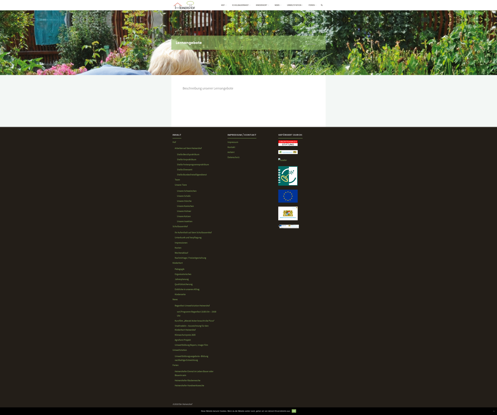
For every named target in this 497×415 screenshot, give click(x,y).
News (175, 299)
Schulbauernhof (180, 226)
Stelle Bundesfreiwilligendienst (192, 174)
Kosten (178, 247)
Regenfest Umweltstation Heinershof (192, 305)
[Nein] (493, 411)
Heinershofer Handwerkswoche (189, 385)
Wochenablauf (181, 252)
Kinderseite (180, 294)
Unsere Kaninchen (185, 206)
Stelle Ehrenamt (184, 169)
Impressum (233, 142)
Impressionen (181, 242)
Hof (174, 142)
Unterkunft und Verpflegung (188, 237)
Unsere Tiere (181, 184)
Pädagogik (179, 269)
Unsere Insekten (184, 221)
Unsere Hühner (184, 211)
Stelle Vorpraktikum (186, 159)
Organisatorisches (183, 274)
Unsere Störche (184, 201)
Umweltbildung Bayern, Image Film (191, 345)
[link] (322, 5)
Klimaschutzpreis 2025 (185, 334)
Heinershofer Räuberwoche (187, 380)
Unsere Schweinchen (186, 191)
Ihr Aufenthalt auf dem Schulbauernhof (193, 232)
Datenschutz (234, 157)
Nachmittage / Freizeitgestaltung (190, 257)
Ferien (175, 365)
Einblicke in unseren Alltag (187, 289)
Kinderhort (178, 262)
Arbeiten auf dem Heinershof (188, 148)
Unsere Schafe (184, 196)
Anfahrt (231, 152)
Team (177, 179)
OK (294, 411)
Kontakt (231, 147)
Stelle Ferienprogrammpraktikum (193, 164)
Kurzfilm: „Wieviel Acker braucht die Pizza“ (194, 320)
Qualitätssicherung (184, 284)
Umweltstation (180, 350)
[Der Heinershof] (186, 5)
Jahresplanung (182, 279)
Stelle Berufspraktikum (188, 154)
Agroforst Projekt (183, 339)
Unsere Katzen (184, 216)
